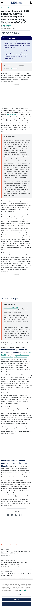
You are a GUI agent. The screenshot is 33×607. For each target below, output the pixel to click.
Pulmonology (20, 8)
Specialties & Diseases (7, 8)
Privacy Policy (23, 590)
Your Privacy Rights (16, 594)
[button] (19, 32)
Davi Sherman (13, 26)
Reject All (16, 599)
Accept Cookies (16, 604)
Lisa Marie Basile (7, 25)
